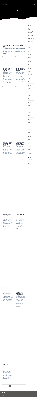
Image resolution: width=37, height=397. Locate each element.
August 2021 (29, 129)
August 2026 (29, 47)
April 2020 (29, 150)
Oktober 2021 (29, 126)
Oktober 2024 (29, 75)
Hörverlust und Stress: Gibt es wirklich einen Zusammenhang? (7, 215)
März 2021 (29, 136)
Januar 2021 (29, 139)
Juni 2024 (29, 81)
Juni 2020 (29, 149)
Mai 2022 (29, 116)
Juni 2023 (29, 98)
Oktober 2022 (29, 109)
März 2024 (29, 85)
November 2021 (30, 125)
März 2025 (29, 68)
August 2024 (29, 78)
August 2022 (29, 112)
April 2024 (29, 84)
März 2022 (29, 119)
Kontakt (33, 4)
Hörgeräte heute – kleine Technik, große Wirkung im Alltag (7, 288)
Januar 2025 (29, 71)
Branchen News (30, 159)
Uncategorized (30, 163)
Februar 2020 (29, 153)
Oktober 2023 (29, 92)
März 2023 (29, 102)
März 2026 (29, 54)
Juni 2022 (29, 115)
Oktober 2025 (29, 61)
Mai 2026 (29, 51)
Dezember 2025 (30, 58)
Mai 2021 (29, 133)
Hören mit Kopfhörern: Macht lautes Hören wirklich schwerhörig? (20, 143)
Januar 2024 (29, 88)
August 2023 (29, 95)
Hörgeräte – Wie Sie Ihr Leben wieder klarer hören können (20, 215)
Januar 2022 (29, 122)
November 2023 (30, 91)
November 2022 (30, 108)
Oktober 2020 (29, 143)
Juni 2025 (29, 64)
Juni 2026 (29, 50)
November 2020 (30, 142)
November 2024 (30, 74)
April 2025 (29, 67)
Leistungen (29, 160)
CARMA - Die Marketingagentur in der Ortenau (5, 395)
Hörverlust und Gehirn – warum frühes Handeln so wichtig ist (7, 143)
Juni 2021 (29, 132)
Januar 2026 (29, 57)
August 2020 (29, 146)
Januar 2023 (29, 105)
